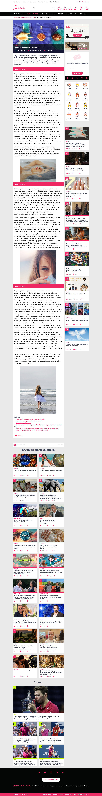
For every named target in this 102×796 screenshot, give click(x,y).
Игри (81, 9)
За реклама (16, 786)
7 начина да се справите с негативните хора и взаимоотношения (37, 428)
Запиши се (77, 73)
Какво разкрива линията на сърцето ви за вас (30, 419)
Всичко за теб (19, 13)
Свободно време (32, 13)
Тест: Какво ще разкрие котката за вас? (29, 421)
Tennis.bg (40, 1)
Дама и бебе (45, 13)
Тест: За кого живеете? (23, 423)
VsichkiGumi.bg (48, 1)
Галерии (65, 9)
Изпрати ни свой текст (51, 779)
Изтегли (77, 35)
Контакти (28, 786)
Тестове (70, 9)
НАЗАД (20, 435)
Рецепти (59, 9)
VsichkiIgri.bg (56, 1)
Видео (75, 9)
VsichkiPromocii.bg (32, 1)
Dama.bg (24, 1)
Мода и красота (58, 13)
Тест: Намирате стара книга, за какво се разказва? (32, 430)
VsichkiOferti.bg (16, 1)
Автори (22, 786)
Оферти (87, 9)
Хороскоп (83, 13)
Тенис (38, 682)
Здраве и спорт (71, 13)
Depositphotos (35, 786)
